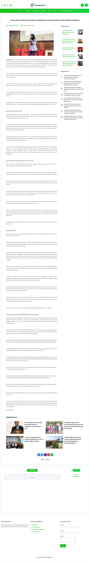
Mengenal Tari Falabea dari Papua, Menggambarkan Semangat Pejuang (69, 63)
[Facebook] (2, 5)
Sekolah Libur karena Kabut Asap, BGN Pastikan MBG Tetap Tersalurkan (73, 94)
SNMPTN (15, 94)
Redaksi (35, 525)
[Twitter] (5, 5)
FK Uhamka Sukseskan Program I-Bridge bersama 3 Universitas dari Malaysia (72, 105)
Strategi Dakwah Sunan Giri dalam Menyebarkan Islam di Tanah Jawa (68, 41)
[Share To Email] (45, 454)
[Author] (76, 474)
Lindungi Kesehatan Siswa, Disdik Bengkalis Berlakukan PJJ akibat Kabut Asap (74, 89)
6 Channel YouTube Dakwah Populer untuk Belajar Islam (68, 32)
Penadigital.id (48, 557)
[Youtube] (11, 5)
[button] (82, 5)
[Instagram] (7, 5)
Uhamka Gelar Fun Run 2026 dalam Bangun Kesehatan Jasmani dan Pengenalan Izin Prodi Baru (73, 83)
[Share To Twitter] (42, 454)
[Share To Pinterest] (48, 454)
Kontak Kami (36, 532)
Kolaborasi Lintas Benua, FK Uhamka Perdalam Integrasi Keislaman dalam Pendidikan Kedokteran (73, 118)
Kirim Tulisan (36, 527)
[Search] (86, 5)
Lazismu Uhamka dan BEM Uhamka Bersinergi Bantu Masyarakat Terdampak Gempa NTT (72, 77)
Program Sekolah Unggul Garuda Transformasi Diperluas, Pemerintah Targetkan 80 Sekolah (73, 111)
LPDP (30, 61)
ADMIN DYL (76, 476)
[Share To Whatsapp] (51, 454)
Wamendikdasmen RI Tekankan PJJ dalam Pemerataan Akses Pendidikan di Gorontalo (73, 99)
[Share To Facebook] (38, 454)
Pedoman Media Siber (39, 529)
